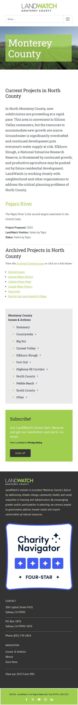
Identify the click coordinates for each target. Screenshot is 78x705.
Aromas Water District (20, 277)
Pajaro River (18, 204)
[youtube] (39, 699)
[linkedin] (51, 699)
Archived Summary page (30, 263)
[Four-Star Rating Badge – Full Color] (39, 524)
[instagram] (45, 699)
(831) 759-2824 (22, 635)
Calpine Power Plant (19, 281)
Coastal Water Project (20, 286)
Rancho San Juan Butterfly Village (27, 296)
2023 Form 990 (25, 674)
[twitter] (32, 699)
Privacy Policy (35, 442)
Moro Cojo (14, 291)
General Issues (16, 272)
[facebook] (26, 699)
